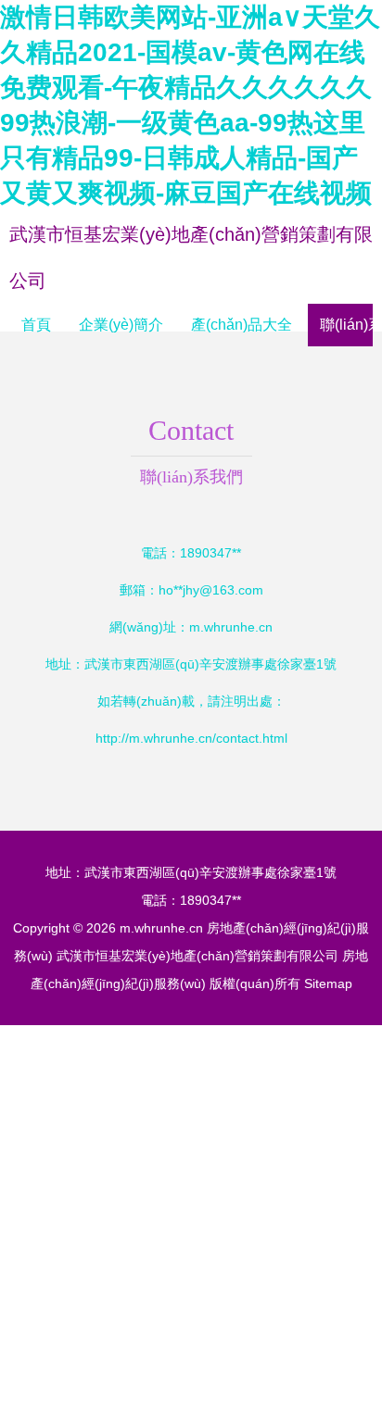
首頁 (36, 324)
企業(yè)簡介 (121, 324)
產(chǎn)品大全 (241, 324)
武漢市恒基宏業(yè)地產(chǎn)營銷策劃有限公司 (197, 955)
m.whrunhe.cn (231, 627)
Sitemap (328, 983)
